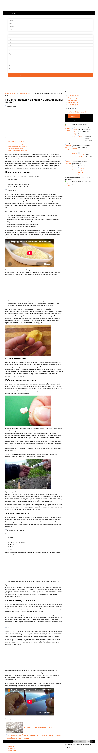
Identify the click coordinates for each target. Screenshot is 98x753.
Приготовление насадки (16, 141)
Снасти (12, 17)
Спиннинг (11, 20)
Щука (10, 36)
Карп (10, 42)
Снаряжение (13, 86)
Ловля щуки (81, 166)
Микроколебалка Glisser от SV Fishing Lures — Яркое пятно (85, 131)
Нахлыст (11, 29)
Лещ (10, 48)
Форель (11, 68)
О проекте (11, 748)
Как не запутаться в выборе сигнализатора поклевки (84, 150)
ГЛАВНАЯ (12, 13)
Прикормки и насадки (16, 75)
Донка (10, 23)
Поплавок (11, 26)
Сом (10, 51)
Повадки (11, 71)
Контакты (11, 746)
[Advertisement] (34, 287)
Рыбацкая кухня (73, 105)
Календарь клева (73, 102)
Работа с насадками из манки (17, 146)
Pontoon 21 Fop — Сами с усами (88, 156)
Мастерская (13, 82)
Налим (10, 62)
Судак (10, 39)
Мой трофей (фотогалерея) (77, 112)
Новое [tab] (74, 120)
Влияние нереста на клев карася (81, 145)
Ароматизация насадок (15, 148)
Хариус (11, 60)
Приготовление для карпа (19, 144)
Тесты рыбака (72, 100)
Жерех (10, 57)
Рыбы (11, 32)
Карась (10, 45)
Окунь (10, 54)
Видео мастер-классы (75, 98)
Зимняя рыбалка (15, 79)
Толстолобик (12, 65)
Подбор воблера (73, 95)
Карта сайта (12, 750)
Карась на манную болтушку (17, 151)
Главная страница (11, 93)
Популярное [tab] (74, 116)
